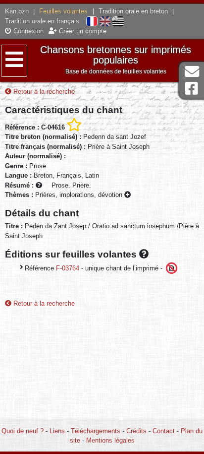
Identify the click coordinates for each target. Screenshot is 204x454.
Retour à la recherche (43, 91)
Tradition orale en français (42, 21)
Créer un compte (81, 31)
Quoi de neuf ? (22, 431)
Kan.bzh (17, 11)
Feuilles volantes (63, 11)
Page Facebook (191, 88)
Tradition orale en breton (133, 11)
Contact (164, 431)
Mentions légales (110, 440)
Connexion (27, 31)
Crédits (136, 431)
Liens (57, 431)
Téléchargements (95, 431)
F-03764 (67, 268)
